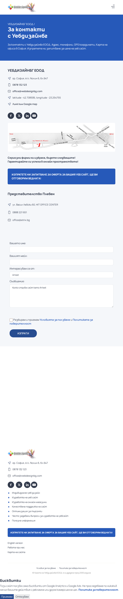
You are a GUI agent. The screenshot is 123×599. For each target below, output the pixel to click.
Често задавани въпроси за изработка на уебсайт (40, 515)
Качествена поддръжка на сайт (29, 506)
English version (15, 542)
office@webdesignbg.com (27, 91)
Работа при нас (16, 547)
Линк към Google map (24, 104)
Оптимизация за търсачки (27, 511)
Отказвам (22, 596)
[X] (19, 115)
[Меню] (113, 6)
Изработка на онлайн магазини (29, 502)
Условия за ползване (46, 568)
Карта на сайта (16, 552)
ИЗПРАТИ (23, 333)
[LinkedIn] (27, 115)
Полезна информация (23, 520)
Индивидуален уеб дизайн (26, 492)
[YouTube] (34, 115)
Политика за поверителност (73, 568)
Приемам (6, 596)
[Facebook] (11, 115)
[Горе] (117, 594)
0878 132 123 (19, 84)
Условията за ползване (55, 319)
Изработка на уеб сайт (25, 497)
